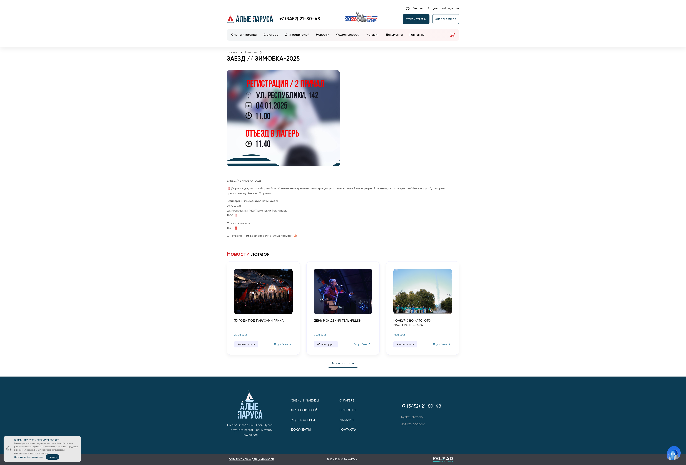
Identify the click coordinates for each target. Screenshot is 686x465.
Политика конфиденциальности (251, 459)
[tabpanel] (263, 308)
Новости (251, 52)
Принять (52, 457)
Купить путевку (416, 19)
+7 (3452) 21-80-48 (299, 19)
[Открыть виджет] (674, 453)
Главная (232, 52)
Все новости (341, 363)
